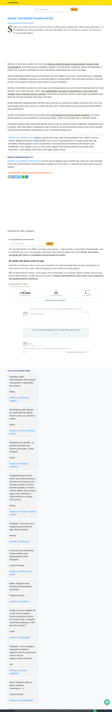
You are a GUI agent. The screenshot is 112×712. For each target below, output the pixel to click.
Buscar (74, 9)
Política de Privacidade (97, 2)
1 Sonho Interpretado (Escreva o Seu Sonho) (20, 23)
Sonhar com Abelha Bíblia (21, 700)
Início (88, 2)
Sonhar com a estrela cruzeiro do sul (24, 161)
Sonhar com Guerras (19, 601)
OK (95, 710)
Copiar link (56, 333)
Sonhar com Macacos (19, 541)
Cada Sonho (13, 3)
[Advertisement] (56, 49)
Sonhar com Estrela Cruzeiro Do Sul (30, 18)
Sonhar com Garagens (19, 637)
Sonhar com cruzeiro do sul (21, 137)
